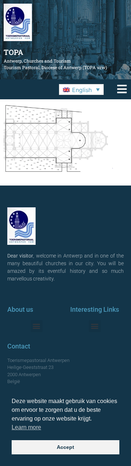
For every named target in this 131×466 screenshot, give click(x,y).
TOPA (13, 52)
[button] (81, 89)
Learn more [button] (26, 427)
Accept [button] (65, 447)
